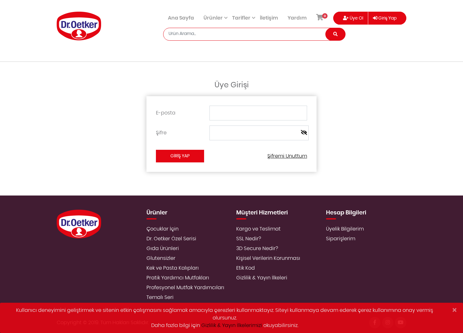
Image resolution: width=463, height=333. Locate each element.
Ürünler (213, 17)
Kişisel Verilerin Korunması (268, 258)
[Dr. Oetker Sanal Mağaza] (79, 26)
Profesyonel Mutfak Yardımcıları (185, 287)
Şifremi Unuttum (287, 156)
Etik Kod (245, 268)
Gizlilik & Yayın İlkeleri (261, 277)
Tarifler (241, 17)
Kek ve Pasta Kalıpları (172, 268)
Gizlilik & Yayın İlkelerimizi (231, 325)
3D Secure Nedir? (257, 248)
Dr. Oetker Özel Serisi (171, 238)
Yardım (297, 17)
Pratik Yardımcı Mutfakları (177, 277)
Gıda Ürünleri (162, 248)
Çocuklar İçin (162, 228)
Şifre (161, 132)
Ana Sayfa (181, 17)
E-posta (165, 112)
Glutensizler (160, 258)
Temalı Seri (160, 297)
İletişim (269, 17)
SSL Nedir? (248, 238)
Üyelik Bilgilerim (345, 228)
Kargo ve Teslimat (258, 228)
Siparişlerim (340, 238)
